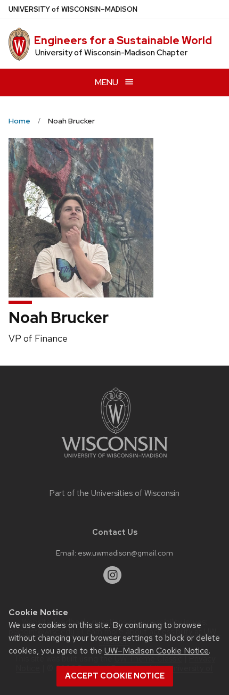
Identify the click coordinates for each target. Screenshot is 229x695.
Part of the (114, 493)
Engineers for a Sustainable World (123, 40)
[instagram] (112, 575)
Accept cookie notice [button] (115, 676)
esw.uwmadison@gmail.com (125, 553)
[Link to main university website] (114, 459)
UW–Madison (73, 9)
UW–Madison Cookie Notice (156, 650)
